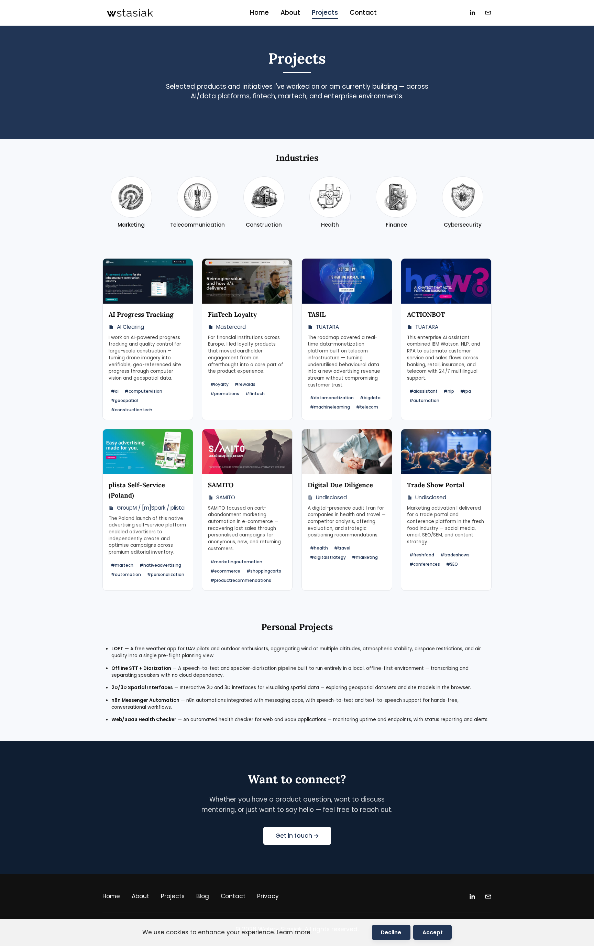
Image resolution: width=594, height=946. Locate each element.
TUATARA (327, 326)
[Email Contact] (488, 12)
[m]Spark (153, 507)
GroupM (127, 507)
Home (259, 12)
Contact (363, 12)
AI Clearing (130, 326)
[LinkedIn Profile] (472, 12)
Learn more (293, 932)
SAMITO (225, 497)
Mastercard (231, 326)
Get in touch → (297, 835)
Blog (202, 896)
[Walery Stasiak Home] (129, 13)
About (290, 12)
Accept (432, 932)
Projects (325, 12)
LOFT (117, 648)
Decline (391, 932)
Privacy (268, 896)
